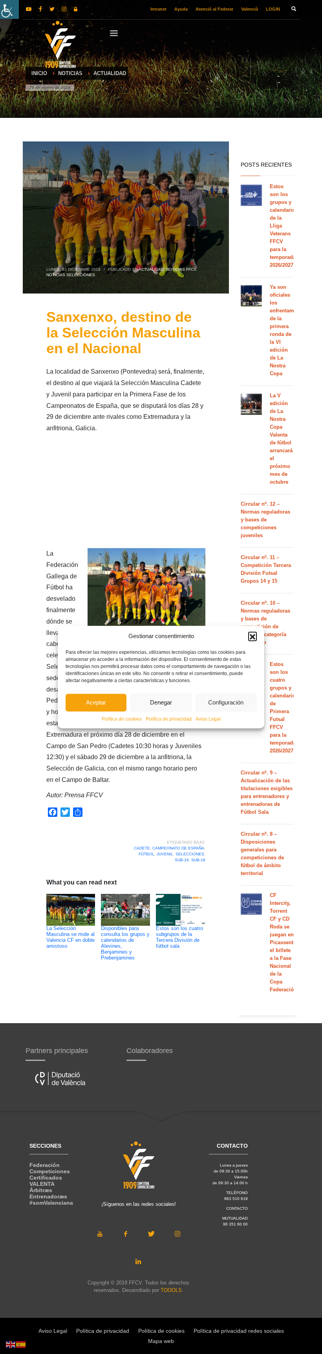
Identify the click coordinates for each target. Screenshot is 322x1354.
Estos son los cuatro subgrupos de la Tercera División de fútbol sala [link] (179, 937)
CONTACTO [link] (237, 1208)
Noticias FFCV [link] (181, 269)
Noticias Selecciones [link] (70, 275)
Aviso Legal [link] (208, 718)
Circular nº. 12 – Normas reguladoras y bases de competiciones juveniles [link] (265, 519)
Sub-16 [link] (182, 860)
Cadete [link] (142, 848)
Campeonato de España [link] (178, 848)
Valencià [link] (249, 9)
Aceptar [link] (96, 702)
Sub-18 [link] (198, 860)
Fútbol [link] (146, 854)
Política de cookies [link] (122, 718)
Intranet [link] (158, 9)
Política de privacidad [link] (169, 718)
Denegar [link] (161, 702)
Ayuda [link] (181, 9)
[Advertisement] (125, 493)
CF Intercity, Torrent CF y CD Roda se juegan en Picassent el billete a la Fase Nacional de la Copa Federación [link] (283, 942)
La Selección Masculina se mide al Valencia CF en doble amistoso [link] (70, 937)
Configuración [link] (225, 702)
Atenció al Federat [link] (214, 9)
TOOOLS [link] (171, 1290)
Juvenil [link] (165, 854)
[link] (9, 9)
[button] (252, 636)
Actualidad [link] (151, 269)
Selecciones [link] (190, 854)
